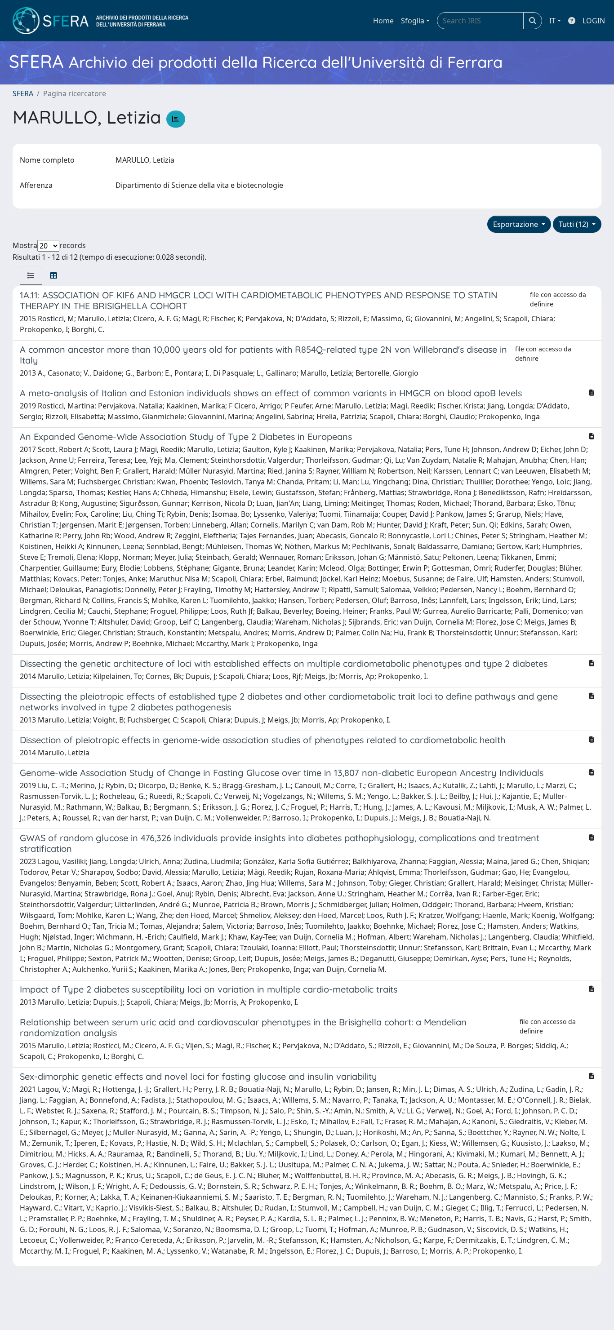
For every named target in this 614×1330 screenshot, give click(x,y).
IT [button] (552, 21)
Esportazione (516, 224)
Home (383, 21)
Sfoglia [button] (412, 21)
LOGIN (594, 21)
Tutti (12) (574, 224)
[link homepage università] (100, 20)
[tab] (31, 275)
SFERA (23, 93)
